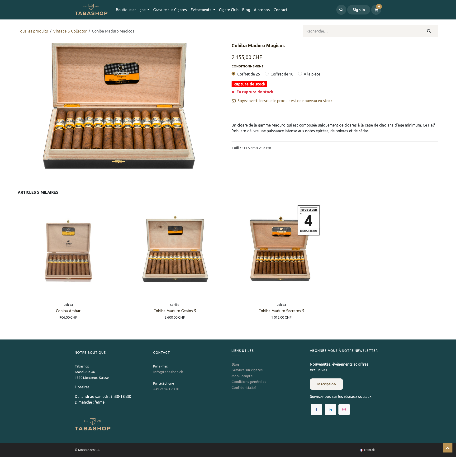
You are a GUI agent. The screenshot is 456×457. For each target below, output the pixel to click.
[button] (341, 10)
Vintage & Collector (70, 31)
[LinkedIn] (330, 409)
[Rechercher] (429, 31)
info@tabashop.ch (168, 372)
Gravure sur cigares (247, 370)
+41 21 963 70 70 (166, 389)
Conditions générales (249, 382)
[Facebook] (316, 409)
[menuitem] (170, 9)
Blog (235, 364)
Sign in (358, 10)
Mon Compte (242, 376)
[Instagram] (344, 409)
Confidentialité (244, 388)
